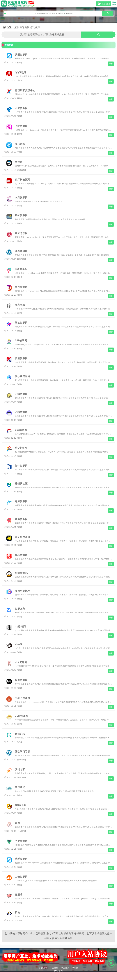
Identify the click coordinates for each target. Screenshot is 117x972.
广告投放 (54, 968)
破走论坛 (20, 787)
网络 (19, 98)
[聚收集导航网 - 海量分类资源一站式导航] (18, 3)
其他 (19, 80)
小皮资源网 (21, 108)
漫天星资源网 (22, 537)
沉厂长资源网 (22, 179)
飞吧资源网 (21, 126)
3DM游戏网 (21, 716)
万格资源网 (21, 394)
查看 (111, 64)
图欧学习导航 (22, 751)
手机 (19, 152)
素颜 (17, 823)
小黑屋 (75, 968)
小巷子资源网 (22, 698)
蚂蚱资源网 (21, 215)
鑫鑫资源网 (21, 519)
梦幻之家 (20, 769)
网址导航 (21, 760)
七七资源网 (21, 841)
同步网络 (20, 144)
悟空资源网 (21, 358)
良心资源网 (21, 555)
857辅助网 (21, 430)
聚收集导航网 (22, 27)
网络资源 (21, 259)
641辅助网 (21, 340)
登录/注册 (105, 4)
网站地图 (58, 970)
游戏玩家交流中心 (25, 90)
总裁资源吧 (21, 573)
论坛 (19, 742)
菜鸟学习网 (21, 251)
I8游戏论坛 (21, 269)
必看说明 (43, 968)
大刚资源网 (21, 287)
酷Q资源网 (21, 447)
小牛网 (19, 644)
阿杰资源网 (21, 322)
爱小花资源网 (22, 376)
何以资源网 (21, 680)
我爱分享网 (21, 233)
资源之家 (20, 608)
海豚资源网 (21, 501)
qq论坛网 (20, 626)
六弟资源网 (21, 197)
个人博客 (21, 831)
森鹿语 (19, 894)
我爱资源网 (21, 54)
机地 (17, 912)
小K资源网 (21, 662)
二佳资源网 (21, 876)
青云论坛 (20, 733)
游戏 (19, 313)
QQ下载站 (21, 72)
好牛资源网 (21, 465)
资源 (19, 116)
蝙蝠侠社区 (21, 483)
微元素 (19, 162)
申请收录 (65, 968)
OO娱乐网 (21, 805)
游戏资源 (35, 27)
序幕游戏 (20, 304)
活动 (19, 241)
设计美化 (21, 170)
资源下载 (21, 777)
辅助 (19, 63)
